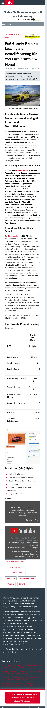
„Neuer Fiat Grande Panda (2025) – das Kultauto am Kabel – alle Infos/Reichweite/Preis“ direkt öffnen (25, 554)
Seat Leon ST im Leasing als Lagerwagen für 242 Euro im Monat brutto (21, 666)
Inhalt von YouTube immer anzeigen (24, 547)
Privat (22, 584)
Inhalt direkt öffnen (31, 520)
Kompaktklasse (27, 578)
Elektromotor (13, 236)
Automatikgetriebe (15, 561)
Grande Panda (22, 170)
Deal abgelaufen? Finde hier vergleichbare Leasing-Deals (23, 697)
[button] (9, 2)
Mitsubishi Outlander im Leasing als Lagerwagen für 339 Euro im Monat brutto (20, 684)
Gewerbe (11, 578)
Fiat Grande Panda (15, 573)
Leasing (10, 584)
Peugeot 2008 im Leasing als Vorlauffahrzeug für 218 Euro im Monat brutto (22, 672)
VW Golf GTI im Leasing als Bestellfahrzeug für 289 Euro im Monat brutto (21, 678)
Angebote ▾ (6, 24)
